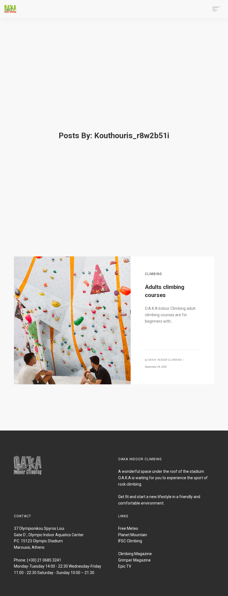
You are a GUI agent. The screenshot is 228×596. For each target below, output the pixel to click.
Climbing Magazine (135, 554)
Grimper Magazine (134, 560)
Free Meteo (128, 528)
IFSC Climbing (130, 541)
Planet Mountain (132, 535)
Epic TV (124, 566)
